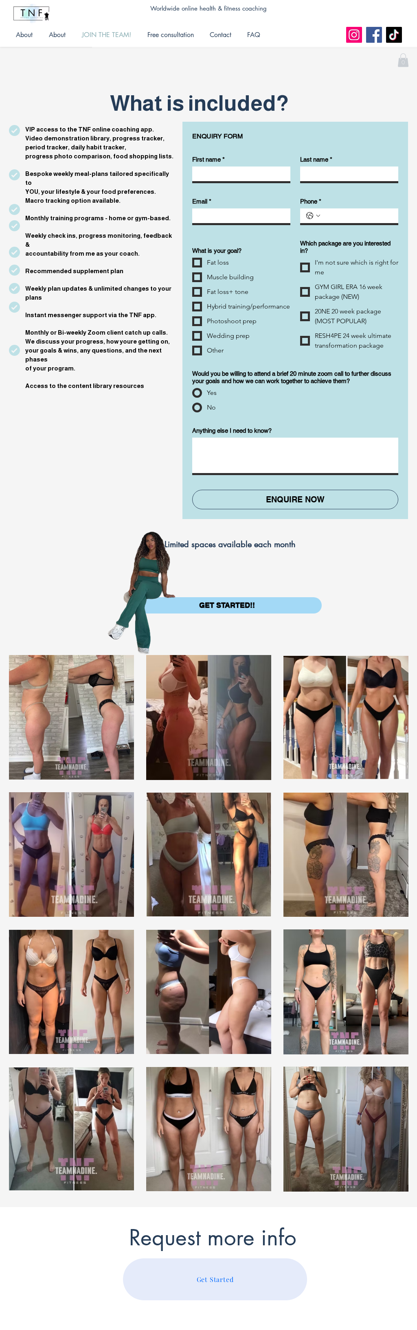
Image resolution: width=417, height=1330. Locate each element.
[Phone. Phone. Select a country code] (313, 216)
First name (208, 159)
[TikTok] (394, 35)
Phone (310, 201)
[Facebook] (374, 35)
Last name (316, 159)
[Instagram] (354, 35)
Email (201, 201)
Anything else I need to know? (232, 430)
